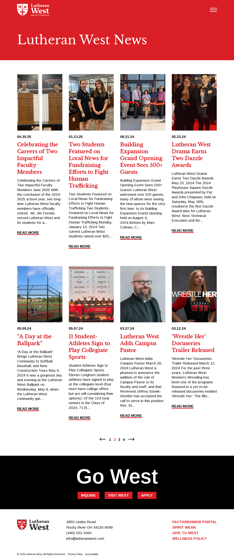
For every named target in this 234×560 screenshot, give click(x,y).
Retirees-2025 (39, 102)
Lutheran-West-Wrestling (194, 294)
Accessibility (91, 554)
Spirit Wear (184, 527)
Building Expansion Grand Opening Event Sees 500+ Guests (141, 158)
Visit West (118, 495)
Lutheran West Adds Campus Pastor (139, 343)
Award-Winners (194, 102)
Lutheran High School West (33, 525)
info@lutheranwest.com (85, 538)
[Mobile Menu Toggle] (213, 10)
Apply (147, 495)
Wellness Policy (189, 538)
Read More (28, 232)
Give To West (185, 533)
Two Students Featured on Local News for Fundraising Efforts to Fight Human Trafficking (88, 165)
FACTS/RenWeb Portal (194, 522)
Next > (132, 439)
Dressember (91, 102)
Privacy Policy (75, 554)
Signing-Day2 (91, 294)
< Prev (102, 439)
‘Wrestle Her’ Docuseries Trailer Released (193, 343)
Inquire (88, 495)
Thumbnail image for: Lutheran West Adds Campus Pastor (142, 294)
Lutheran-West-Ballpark (39, 294)
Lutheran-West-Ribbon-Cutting (142, 102)
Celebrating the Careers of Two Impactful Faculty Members (37, 158)
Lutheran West (33, 10)
